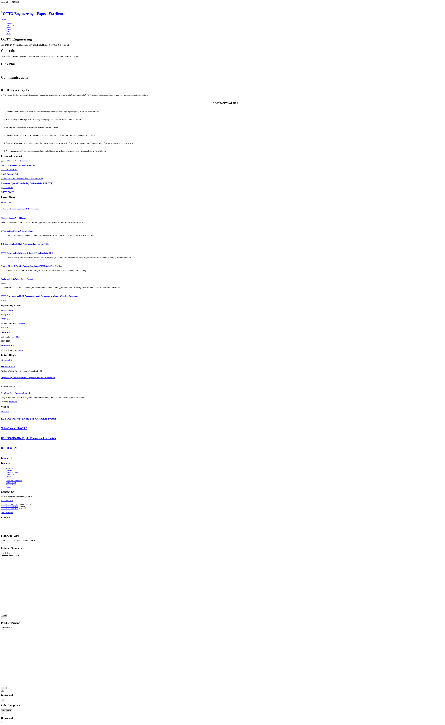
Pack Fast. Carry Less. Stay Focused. (15, 393)
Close (4, 615)
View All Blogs (6, 360)
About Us (9, 468)
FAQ (7, 479)
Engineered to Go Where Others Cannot (17, 279)
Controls (4, 58)
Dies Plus (4, 72)
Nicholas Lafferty (15, 386)
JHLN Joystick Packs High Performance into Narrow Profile (25, 244)
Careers (8, 27)
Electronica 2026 (7, 346)
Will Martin (13, 402)
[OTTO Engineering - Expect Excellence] (33, 13)
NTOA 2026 (5, 319)
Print (3, 710)
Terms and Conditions (14, 481)
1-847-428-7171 (7, 501)
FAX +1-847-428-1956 (9, 507)
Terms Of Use (11, 483)
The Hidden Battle (8, 367)
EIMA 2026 (5, 332)
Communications (7, 85)
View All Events (7, 310)
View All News (6, 202)
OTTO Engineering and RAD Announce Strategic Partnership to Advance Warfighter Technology (39, 296)
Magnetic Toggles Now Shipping (13, 218)
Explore (4, 19)
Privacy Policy (11, 485)
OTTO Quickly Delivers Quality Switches (17, 231)
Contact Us (10, 25)
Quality (8, 29)
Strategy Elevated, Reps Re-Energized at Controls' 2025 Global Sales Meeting (31, 266)
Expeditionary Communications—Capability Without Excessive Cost (28, 378)
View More (21, 324)
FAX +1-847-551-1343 (9, 505)
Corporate (9, 23)
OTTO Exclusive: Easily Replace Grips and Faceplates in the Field (27, 253)
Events (8, 34)
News (8, 32)
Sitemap (8, 487)
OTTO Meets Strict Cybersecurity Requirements (20, 209)
